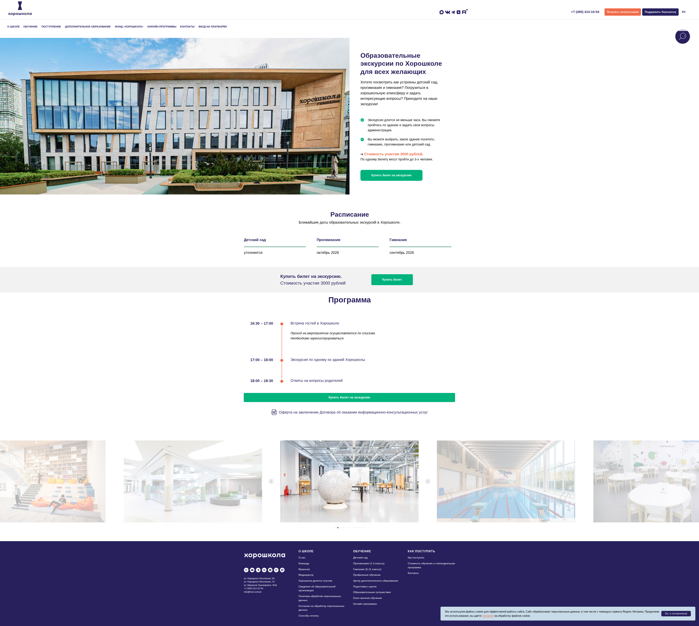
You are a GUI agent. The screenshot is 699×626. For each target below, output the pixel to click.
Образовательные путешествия (372, 592)
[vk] (264, 570)
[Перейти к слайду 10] (361, 527)
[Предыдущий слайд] (271, 481)
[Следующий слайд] (428, 481)
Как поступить (416, 557)
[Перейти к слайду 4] (343, 527)
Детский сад (360, 557)
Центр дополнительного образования (375, 580)
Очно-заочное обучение (367, 598)
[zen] (270, 570)
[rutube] (276, 570)
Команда (304, 563)
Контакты (413, 573)
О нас (302, 557)
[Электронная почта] (252, 570)
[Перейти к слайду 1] (334, 527)
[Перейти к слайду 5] (346, 527)
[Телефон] (246, 570)
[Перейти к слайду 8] (355, 527)
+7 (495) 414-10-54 (585, 12)
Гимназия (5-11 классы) (367, 569)
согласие (487, 615)
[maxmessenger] (282, 570)
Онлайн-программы (365, 603)
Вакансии (304, 569)
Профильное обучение (367, 574)
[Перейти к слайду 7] (352, 527)
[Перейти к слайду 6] (349, 527)
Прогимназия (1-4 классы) (368, 563)
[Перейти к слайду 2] (337, 527)
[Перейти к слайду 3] (340, 527)
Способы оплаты (309, 615)
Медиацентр (306, 574)
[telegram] (258, 570)
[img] (20, 8)
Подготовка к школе (365, 586)
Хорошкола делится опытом (315, 580)
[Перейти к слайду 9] (358, 527)
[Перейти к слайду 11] (364, 527)
